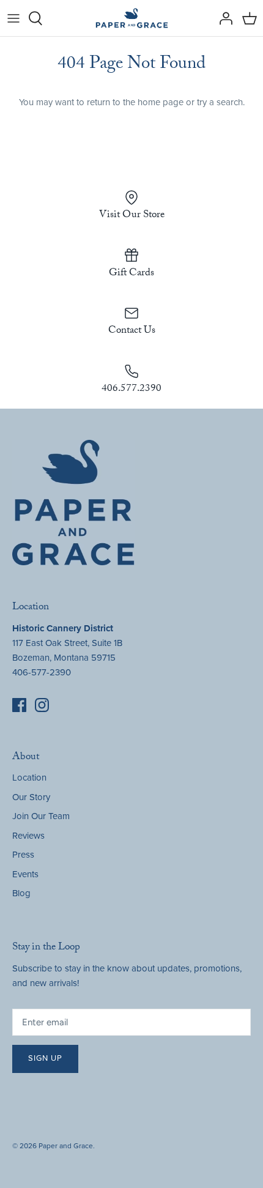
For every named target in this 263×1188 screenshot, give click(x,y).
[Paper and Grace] (132, 18)
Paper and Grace (66, 1146)
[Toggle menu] (13, 18)
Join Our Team (41, 816)
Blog (21, 893)
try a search (220, 102)
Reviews (28, 835)
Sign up (45, 1058)
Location (29, 777)
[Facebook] (19, 705)
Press (23, 854)
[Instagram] (42, 705)
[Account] (222, 18)
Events (25, 874)
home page (160, 102)
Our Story (31, 797)
